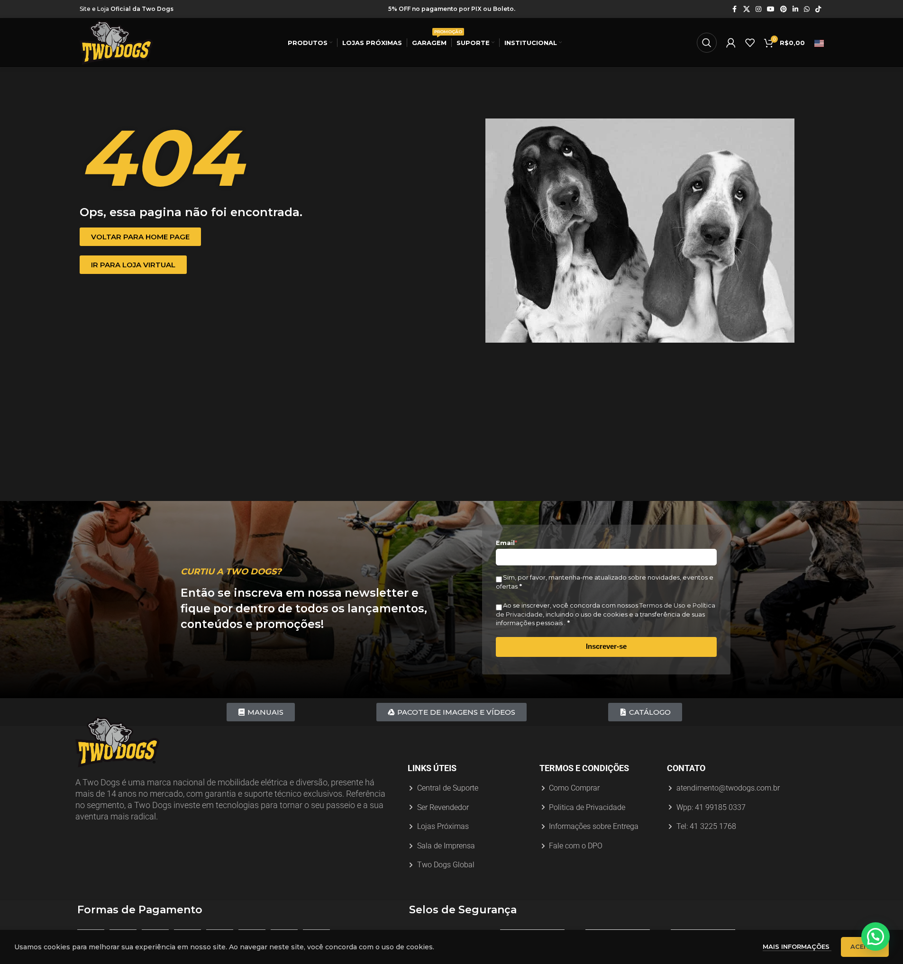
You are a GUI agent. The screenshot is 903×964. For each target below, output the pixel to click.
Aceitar (864, 946)
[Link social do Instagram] (758, 9)
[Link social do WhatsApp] (806, 9)
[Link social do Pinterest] (783, 9)
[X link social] (746, 9)
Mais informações (797, 946)
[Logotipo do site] (116, 42)
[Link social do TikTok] (818, 9)
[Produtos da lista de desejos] (749, 42)
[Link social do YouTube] (770, 9)
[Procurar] (706, 42)
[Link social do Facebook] (734, 9)
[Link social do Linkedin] (795, 9)
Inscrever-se (606, 646)
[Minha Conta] (730, 42)
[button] (875, 936)
